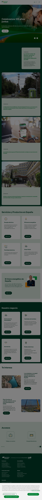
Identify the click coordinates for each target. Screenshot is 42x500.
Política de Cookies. (36, 490)
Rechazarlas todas (33, 494)
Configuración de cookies (9, 494)
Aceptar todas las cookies (11, 496)
